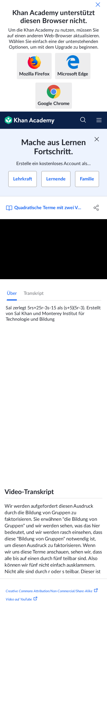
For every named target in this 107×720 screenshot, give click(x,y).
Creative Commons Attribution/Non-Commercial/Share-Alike (49, 598)
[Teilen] (96, 207)
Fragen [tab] (13, 341)
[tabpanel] (53, 311)
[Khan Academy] (27, 120)
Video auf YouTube (19, 607)
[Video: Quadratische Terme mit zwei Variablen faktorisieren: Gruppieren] (53, 249)
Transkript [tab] (34, 293)
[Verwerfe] (97, 4)
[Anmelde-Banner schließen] (96, 139)
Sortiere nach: (22, 415)
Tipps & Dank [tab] (40, 341)
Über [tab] (12, 293)
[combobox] (67, 415)
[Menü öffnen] (99, 120)
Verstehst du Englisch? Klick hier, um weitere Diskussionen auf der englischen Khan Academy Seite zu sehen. (56, 472)
